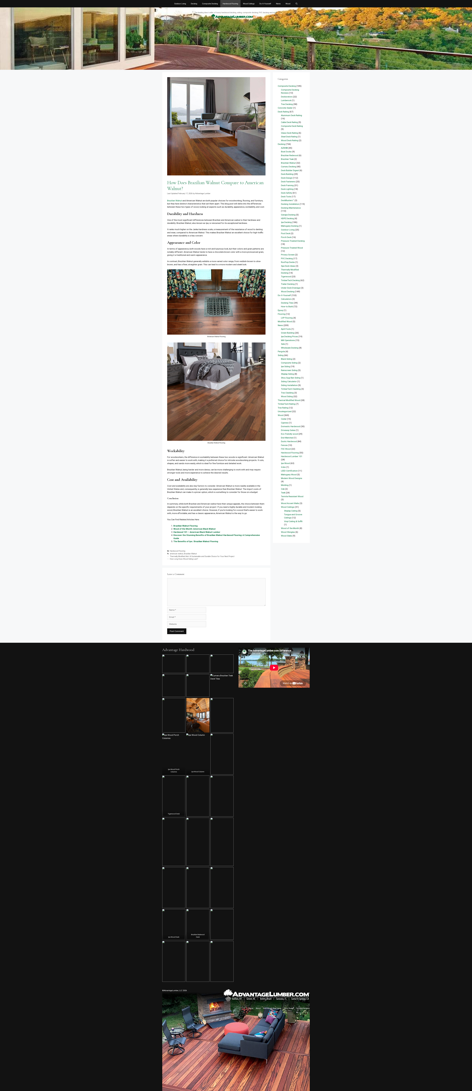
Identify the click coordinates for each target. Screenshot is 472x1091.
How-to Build (287, 306)
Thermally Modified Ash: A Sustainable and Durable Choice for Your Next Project (202, 556)
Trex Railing (283, 407)
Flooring (281, 314)
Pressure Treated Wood (292, 248)
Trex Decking (287, 104)
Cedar (284, 419)
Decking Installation (290, 204)
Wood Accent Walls (290, 503)
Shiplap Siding (287, 374)
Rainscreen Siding (289, 370)
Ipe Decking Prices (289, 336)
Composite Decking (210, 4)
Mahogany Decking (289, 226)
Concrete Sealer (285, 108)
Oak (283, 489)
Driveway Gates (288, 430)
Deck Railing (283, 111)
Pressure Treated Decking (293, 241)
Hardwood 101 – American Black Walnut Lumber (196, 532)
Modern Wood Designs (291, 478)
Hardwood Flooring (230, 4)
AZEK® (284, 148)
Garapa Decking (288, 215)
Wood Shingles (288, 532)
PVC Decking (287, 258)
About (258, 1008)
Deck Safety (286, 193)
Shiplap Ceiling (290, 511)
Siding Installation (289, 385)
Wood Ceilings (249, 4)
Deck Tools (286, 196)
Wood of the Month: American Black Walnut (194, 529)
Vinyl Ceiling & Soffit (293, 521)
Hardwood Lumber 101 (291, 456)
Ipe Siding (285, 366)
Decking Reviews (303, 1008)
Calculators (286, 299)
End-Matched (287, 437)
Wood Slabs (286, 536)
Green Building (287, 333)
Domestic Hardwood (290, 426)
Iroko (283, 467)
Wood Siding (287, 396)
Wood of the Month (290, 528)
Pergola (281, 351)
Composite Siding (289, 363)
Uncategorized (284, 411)
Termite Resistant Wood (292, 496)
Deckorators (286, 96)
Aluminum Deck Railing (291, 115)
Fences (284, 445)
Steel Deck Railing (289, 136)
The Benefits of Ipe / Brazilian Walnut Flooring (195, 541)
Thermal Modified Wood (289, 400)
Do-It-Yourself (265, 4)
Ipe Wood (285, 463)
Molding (284, 485)
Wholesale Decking (289, 348)
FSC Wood (286, 449)
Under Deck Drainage (290, 288)
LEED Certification (289, 471)
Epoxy (280, 310)
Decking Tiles (287, 303)
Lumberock (286, 100)
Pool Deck (285, 233)
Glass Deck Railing (289, 133)
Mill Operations (288, 340)
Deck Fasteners (288, 181)
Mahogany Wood (289, 474)
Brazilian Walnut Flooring (185, 526)
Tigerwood (286, 276)
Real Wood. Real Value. (272, 1008)
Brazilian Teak (287, 159)
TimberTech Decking (290, 280)
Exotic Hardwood (289, 441)
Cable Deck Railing (289, 122)
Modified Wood (285, 321)
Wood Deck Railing (289, 140)
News (278, 4)
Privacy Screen (288, 254)
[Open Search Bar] (296, 3)
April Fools (286, 329)
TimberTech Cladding (291, 389)
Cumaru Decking (288, 166)
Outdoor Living (180, 4)
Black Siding (286, 359)
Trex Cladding (287, 393)
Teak (283, 492)
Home (250, 1008)
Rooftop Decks (288, 262)
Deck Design (286, 178)
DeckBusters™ (287, 200)
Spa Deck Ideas (288, 266)
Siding (281, 355)
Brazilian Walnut (174, 200)
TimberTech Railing (286, 404)
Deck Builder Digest (290, 170)
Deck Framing (287, 185)
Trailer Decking (288, 284)
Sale (283, 344)
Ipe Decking (286, 222)
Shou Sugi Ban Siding (290, 378)
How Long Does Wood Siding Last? (184, 559)
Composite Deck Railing (292, 126)
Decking (194, 4)
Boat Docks (286, 151)
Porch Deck (286, 237)
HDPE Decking (287, 218)
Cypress (284, 422)
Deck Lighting (287, 189)
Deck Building (287, 174)
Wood (288, 4)
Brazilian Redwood (289, 155)
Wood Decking (287, 291)
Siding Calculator (289, 381)
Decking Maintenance (291, 208)
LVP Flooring (287, 318)
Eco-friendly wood (289, 434)
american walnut (176, 554)
